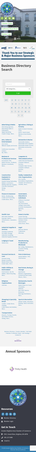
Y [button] (18, 115)
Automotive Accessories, (25, 147)
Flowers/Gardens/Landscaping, (27, 218)
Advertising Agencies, (7, 127)
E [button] (25, 100)
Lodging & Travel (7, 241)
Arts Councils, (22, 179)
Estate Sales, (5, 263)
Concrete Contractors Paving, (8, 187)
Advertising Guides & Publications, (7, 129)
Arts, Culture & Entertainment (7, 141)
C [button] (18, 100)
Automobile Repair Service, (25, 145)
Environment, (5, 272)
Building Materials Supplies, (9, 184)
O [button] (18, 108)
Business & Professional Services (9, 157)
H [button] (15, 104)
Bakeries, (21, 288)
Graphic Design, (6, 134)
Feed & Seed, (26, 132)
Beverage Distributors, (24, 294)
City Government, (23, 203)
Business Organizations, (25, 273)
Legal (20, 227)
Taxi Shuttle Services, (7, 316)
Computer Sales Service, (25, 166)
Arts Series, (5, 144)
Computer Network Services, (23, 163)
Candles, (4, 303)
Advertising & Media (8, 125)
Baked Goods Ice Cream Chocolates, (25, 286)
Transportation (7, 313)
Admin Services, (6, 162)
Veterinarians (22, 258)
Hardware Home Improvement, (22, 220)
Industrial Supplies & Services (9, 228)
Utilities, (4, 273)
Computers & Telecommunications (25, 157)
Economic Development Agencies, (24, 208)
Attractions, (30, 301)
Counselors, (13, 220)
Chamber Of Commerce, (25, 182)
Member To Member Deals (13, 333)
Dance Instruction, (28, 303)
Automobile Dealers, (24, 142)
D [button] (22, 100)
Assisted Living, (6, 258)
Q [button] (25, 108)
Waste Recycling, (11, 273)
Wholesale (21, 250)
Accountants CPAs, (7, 160)
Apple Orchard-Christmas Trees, (25, 129)
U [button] (18, 111)
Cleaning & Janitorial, (7, 231)
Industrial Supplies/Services (9, 237)
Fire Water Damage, (7, 233)
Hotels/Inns (5, 243)
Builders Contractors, (7, 183)
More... (13, 134)
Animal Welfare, (22, 256)
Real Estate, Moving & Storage (25, 269)
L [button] (28, 104)
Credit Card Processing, (8, 197)
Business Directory (9, 331)
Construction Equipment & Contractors (6, 177)
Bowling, (20, 303)
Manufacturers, (29, 247)
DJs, (3, 152)
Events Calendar (20, 331)
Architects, (14, 162)
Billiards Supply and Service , (9, 146)
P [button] (22, 108)
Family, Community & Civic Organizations (25, 176)
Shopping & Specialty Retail (9, 300)
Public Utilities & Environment (7, 269)
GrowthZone (22, 449)
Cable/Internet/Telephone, (25, 160)
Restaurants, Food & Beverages (25, 282)
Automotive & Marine (25, 140)
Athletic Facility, (22, 301)
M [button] (11, 108)
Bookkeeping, (9, 196)
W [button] (25, 111)
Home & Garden (23, 214)
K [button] (25, 104)
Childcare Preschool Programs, (23, 201)
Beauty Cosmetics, (7, 260)
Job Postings (25, 333)
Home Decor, (21, 223)
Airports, (4, 315)
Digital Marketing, (6, 132)
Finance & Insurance (8, 194)
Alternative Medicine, (7, 216)
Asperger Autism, (6, 218)
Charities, (21, 184)
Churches (4, 285)
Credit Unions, (5, 199)
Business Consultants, (8, 164)
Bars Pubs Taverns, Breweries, (23, 291)
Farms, (20, 132)
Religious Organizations (7, 282)
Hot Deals (29, 331)
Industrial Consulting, (7, 235)
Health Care (6, 214)
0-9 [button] (6, 100)
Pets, (29, 256)
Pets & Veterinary (24, 254)
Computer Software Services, (23, 168)
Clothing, (4, 305)
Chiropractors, (6, 220)
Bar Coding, (21, 247)
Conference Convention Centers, (8, 150)
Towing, (4, 318)
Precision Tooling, (23, 248)
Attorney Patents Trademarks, (23, 230)
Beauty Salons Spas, (7, 262)
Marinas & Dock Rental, (24, 134)
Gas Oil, (12, 272)
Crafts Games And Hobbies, (9, 307)
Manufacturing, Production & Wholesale (23, 243)
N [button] (15, 108)
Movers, (20, 277)
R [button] (29, 108)
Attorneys (21, 233)
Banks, (3, 196)
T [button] (15, 111)
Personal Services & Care (8, 255)
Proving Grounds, (12, 315)
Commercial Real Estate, (25, 275)
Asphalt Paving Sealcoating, (9, 181)
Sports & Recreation (25, 299)
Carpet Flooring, (22, 216)
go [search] (19, 93)
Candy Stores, (11, 303)
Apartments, (21, 272)
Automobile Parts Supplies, (25, 143)
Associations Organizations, (25, 181)
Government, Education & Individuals (22, 196)
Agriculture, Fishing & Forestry (25, 126)
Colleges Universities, (24, 205)
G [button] (12, 104)
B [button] (15, 100)
